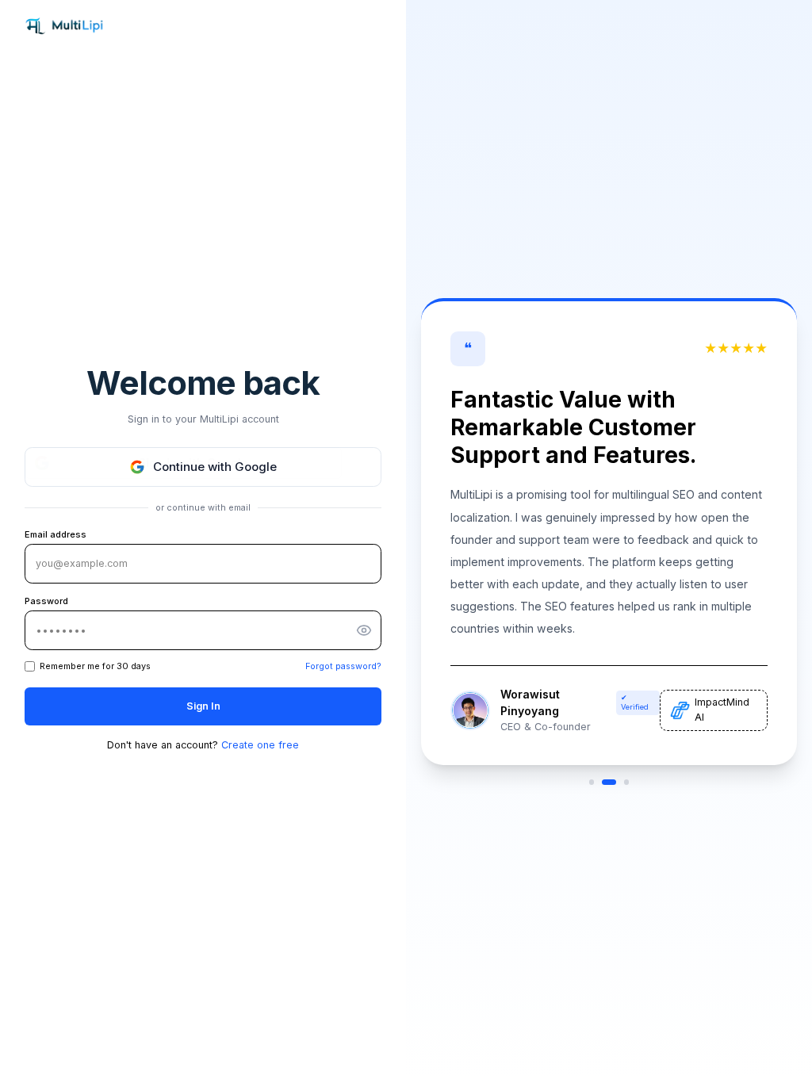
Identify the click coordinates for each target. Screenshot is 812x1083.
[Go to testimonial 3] (626, 781)
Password (46, 601)
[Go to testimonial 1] (591, 781)
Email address (55, 534)
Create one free (260, 745)
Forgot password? (343, 666)
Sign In (203, 706)
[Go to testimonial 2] (609, 781)
